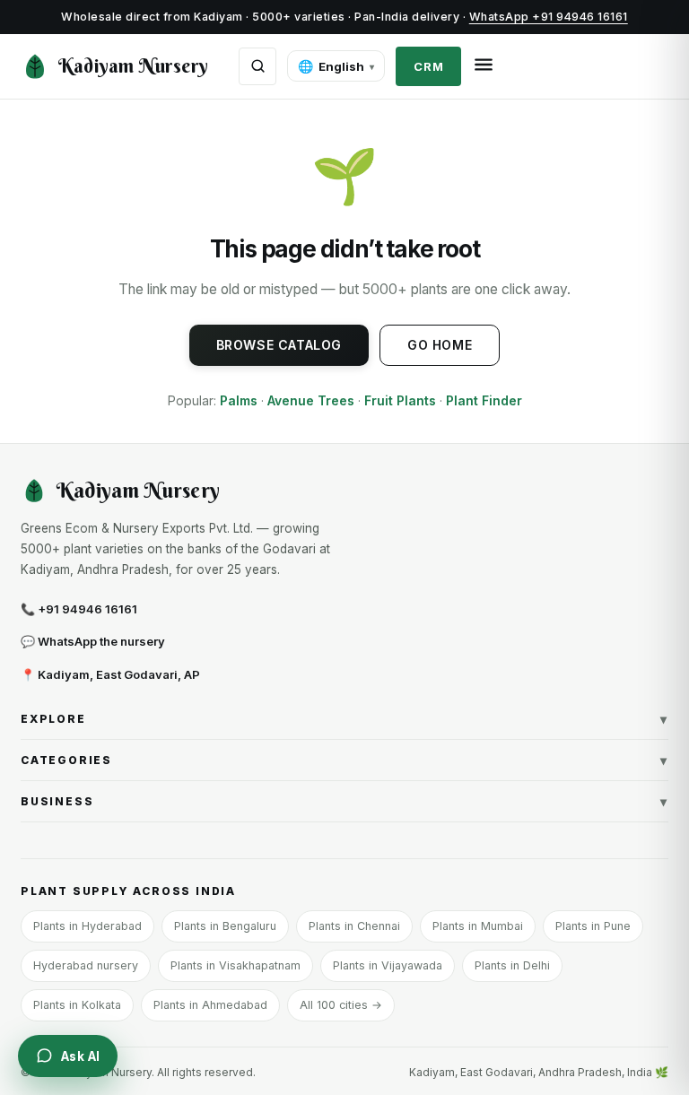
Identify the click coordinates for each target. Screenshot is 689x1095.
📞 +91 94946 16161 (79, 609)
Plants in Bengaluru (225, 926)
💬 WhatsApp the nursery (93, 641)
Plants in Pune (593, 926)
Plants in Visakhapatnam (235, 965)
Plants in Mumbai (477, 926)
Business (344, 801)
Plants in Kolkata (77, 1005)
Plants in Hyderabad (87, 926)
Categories (344, 760)
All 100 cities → (341, 1005)
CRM (428, 66)
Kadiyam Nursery (133, 66)
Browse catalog (279, 344)
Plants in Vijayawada (387, 965)
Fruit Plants (400, 400)
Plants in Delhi (512, 965)
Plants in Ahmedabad (210, 1005)
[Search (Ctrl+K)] (257, 66)
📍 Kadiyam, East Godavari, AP (110, 674)
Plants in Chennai (354, 926)
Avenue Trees (310, 400)
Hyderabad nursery (85, 965)
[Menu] (483, 66)
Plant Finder (484, 400)
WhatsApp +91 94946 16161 (548, 16)
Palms (238, 400)
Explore (344, 718)
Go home (439, 344)
